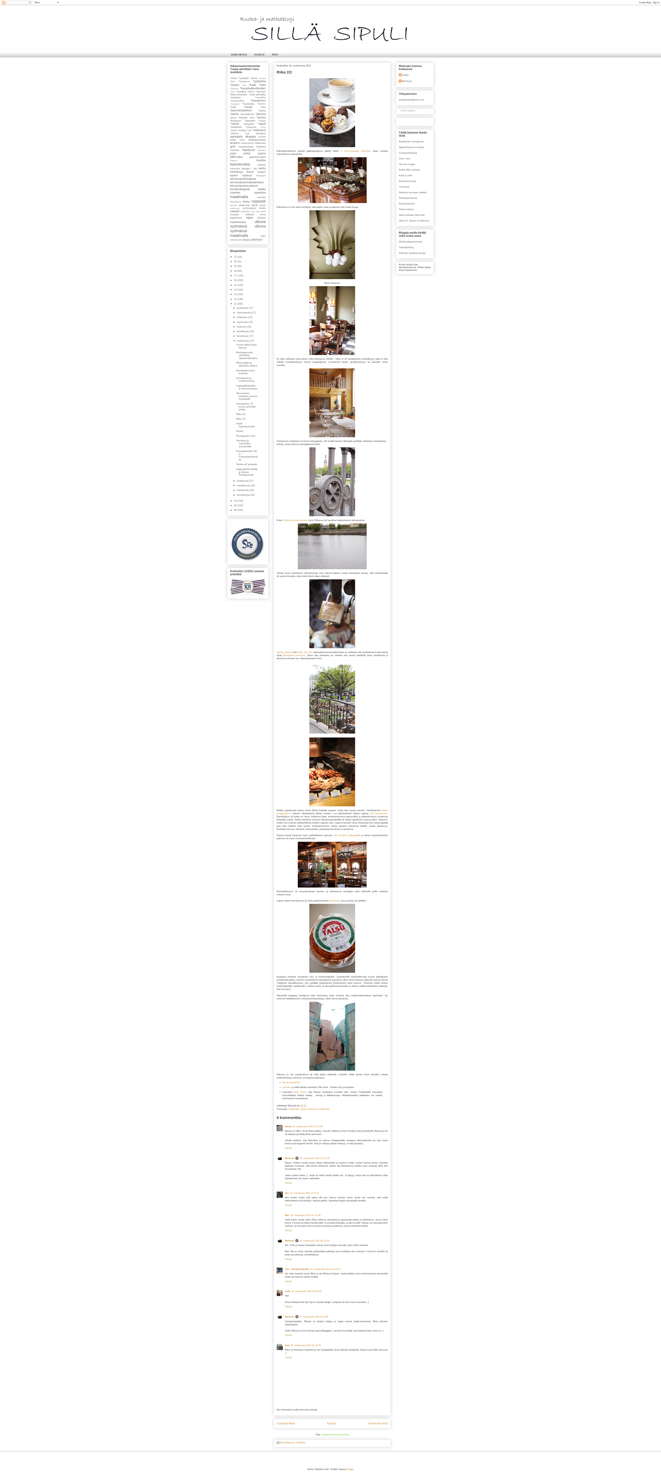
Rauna (288, 1126)
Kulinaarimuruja (407, 181)
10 (235, 500)
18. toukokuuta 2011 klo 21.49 (308, 1126)
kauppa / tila (249, 168)
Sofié (287, 1291)
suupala (234, 214)
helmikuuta (243, 490)
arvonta (262, 137)
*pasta (234, 114)
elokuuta (242, 326)
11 (235, 303)
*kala (262, 85)
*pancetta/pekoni (241, 110)
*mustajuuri (234, 104)
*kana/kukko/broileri (253, 88)
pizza (263, 205)
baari (242, 140)
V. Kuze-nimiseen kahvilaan (355, 151)
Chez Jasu (404, 158)
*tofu (249, 130)
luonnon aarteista (248, 192)
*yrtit (247, 133)
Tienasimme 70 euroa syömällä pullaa (245, 406)
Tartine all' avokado (246, 464)
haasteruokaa (245, 146)
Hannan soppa (407, 164)
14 (235, 289)
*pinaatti (243, 117)
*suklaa (242, 130)
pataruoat (244, 205)
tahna (263, 214)
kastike (261, 160)
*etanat (253, 78)
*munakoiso (258, 100)
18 (235, 270)
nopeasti (258, 201)
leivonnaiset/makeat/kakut (247, 182)
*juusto (234, 85)
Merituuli (289, 1158)
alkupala (250, 136)
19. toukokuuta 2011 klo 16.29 (314, 1240)
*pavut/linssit (247, 114)
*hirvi (232, 81)
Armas (239, 431)
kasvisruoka (240, 164)
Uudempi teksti (286, 1423)
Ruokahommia (407, 203)
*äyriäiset (261, 133)
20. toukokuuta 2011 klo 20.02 (306, 1291)
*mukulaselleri (237, 101)
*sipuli (262, 123)
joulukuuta (243, 307)
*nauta (248, 107)
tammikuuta (243, 494)
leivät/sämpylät (240, 189)
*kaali (252, 85)
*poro (252, 117)
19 (235, 266)
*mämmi (261, 104)
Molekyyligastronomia (410, 241)
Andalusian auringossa (411, 141)
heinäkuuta (243, 331)
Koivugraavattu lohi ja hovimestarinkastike (247, 455)
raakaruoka (235, 208)
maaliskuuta (244, 485)
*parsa (262, 110)
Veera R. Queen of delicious (414, 220)
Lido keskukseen (378, 813)
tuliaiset (261, 217)
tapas (249, 217)
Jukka (405, 74)
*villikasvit (259, 130)
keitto (262, 168)
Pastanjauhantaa (408, 198)
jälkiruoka (236, 156)
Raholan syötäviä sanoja (412, 253)
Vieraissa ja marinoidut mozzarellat (243, 443)
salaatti (234, 211)
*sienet (234, 123)
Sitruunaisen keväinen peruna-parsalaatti (247, 396)
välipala (246, 239)
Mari (287, 1215)
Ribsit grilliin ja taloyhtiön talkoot (246, 364)
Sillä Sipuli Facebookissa (408, 111)
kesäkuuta (243, 336)
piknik (255, 205)
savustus (245, 211)
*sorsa (263, 127)
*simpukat (248, 124)
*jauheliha (259, 81)
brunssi (235, 143)
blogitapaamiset (257, 139)
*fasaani (262, 78)
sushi (263, 211)
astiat (233, 139)
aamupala (236, 136)
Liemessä (404, 186)
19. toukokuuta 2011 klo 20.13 (325, 1269)
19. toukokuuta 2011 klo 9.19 (304, 1193)
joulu (233, 153)
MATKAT (259, 54)
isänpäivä (262, 150)
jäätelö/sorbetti (258, 157)
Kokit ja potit (405, 175)
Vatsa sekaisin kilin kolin (412, 215)
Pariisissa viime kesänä (295, 520)
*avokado (244, 78)
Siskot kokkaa (406, 209)
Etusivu (331, 1423)
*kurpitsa (241, 91)
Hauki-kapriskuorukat (245, 425)
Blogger (350, 1469)
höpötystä (248, 150)
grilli (232, 146)
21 (235, 256)
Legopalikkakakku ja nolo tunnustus (246, 387)
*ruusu (262, 120)
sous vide (255, 211)
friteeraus (260, 143)
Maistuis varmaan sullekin (413, 192)
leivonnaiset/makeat (243, 178)
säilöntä (249, 214)
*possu (261, 117)
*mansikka (260, 97)
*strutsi (233, 130)
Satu (287, 1345)
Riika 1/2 (241, 418)
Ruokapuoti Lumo (245, 435)
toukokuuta (243, 340)
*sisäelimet (236, 127)
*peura (233, 117)
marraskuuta (244, 312)
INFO (275, 54)
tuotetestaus (238, 222)
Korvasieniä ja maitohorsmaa (245, 379)
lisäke (262, 189)
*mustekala (248, 103)
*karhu (233, 92)
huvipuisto (334, 900)
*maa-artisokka (257, 94)
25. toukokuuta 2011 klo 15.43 (306, 1345)
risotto (262, 208)
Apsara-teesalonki (291, 1082)
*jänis (244, 85)
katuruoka (235, 168)
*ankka (233, 78)
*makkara (235, 97)
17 (235, 275)
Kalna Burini (299, 1092)
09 (235, 505)
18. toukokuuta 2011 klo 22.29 (314, 1158)
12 (235, 299)
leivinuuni (261, 175)
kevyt (250, 171)
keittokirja (236, 171)
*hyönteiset (244, 81)
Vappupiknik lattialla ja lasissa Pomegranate (247, 472)
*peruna (261, 114)
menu (246, 201)
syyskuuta (242, 322)
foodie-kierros (247, 143)
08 (235, 510)
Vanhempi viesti (378, 1423)
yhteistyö (256, 239)
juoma (262, 153)
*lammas (261, 91)
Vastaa (288, 1148)
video (263, 236)
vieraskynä (235, 240)
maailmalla (293, 1109)
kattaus (262, 164)
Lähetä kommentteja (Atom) (335, 1434)
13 (235, 294)
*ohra (263, 107)
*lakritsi (251, 92)
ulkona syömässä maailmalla (315, 1109)
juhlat (247, 153)
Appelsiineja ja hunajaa (411, 147)
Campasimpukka (408, 152)
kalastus (233, 161)
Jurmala (286, 1087)
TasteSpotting (406, 247)
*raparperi (249, 120)
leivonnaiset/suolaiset (244, 185)
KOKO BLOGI (239, 54)
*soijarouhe (250, 127)
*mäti (233, 107)
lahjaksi (262, 172)
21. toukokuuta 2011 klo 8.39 (314, 1316)
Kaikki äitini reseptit (409, 169)
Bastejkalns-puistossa (294, 655)
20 (235, 261)
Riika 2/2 (241, 414)
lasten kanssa (241, 175)
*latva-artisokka (238, 94)
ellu (287, 1193)
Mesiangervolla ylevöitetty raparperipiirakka (246, 355)
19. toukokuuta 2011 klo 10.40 (306, 1215)
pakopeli (233, 205)
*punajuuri (235, 120)
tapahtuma (236, 217)
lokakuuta (242, 317)
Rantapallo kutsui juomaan (245, 372)
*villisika (234, 133)
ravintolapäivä (249, 208)
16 (235, 280)
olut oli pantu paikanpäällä (347, 835)
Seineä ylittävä (284, 652)
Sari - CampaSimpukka (297, 1269)
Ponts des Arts (304, 652)
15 (235, 285)
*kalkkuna (234, 89)
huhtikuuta (243, 480)
